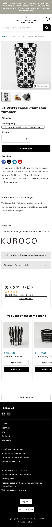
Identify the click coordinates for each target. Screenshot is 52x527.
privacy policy (7, 478)
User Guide (6, 427)
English (25, 501)
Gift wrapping (8, 123)
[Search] (47, 27)
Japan (24, 509)
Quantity (5, 132)
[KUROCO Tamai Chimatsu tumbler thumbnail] (16, 96)
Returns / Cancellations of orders (16, 474)
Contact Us (6, 436)
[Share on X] (9, 162)
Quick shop (16, 363)
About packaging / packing (13, 453)
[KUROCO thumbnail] (6, 96)
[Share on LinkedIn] (14, 162)
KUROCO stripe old (13, 356)
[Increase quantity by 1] (26, 138)
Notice (4, 423)
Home (4, 36)
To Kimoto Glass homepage (13, 490)
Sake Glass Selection (10, 461)
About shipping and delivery (14, 470)
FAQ (3, 432)
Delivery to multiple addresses (15, 457)
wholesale (6, 440)
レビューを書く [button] (26, 298)
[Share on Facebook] (3, 162)
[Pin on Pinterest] (20, 162)
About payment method (12, 449)
